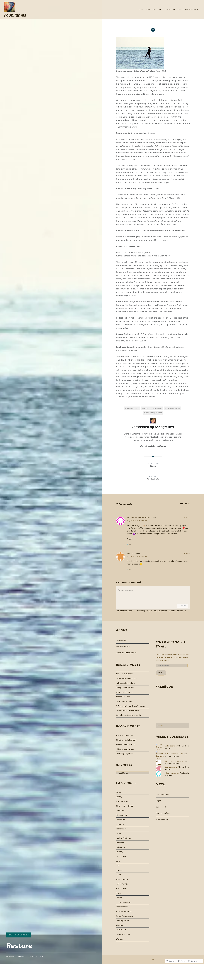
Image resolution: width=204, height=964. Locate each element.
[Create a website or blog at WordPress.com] (153, 959)
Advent (119, 792)
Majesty (119, 870)
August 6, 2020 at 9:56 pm (137, 520)
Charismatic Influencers (126, 678)
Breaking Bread (122, 801)
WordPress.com (162, 819)
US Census (157, 408)
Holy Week (120, 847)
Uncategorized (122, 920)
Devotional (120, 810)
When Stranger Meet (153, 413)
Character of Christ (124, 806)
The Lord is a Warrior (124, 674)
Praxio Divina (121, 888)
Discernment (121, 815)
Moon (118, 875)
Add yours (185, 504)
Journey (119, 852)
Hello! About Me (154, 9)
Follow (161, 672)
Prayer (118, 893)
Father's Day (121, 829)
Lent (118, 861)
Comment (182, 605)
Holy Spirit (120, 842)
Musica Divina (122, 879)
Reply (188, 518)
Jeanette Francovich (139, 518)
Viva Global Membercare (188, 9)
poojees (131, 553)
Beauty (119, 797)
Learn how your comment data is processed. (167, 611)
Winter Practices (123, 934)
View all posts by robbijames (153, 446)
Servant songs (122, 907)
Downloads (169, 9)
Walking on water (172, 408)
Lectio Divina (121, 856)
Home (141, 9)
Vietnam (119, 925)
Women (119, 939)
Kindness (145, 408)
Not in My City (122, 884)
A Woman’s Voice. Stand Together (130, 706)
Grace (118, 833)
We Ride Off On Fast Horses (127, 710)
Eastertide (120, 820)
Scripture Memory (123, 902)
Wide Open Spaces (124, 701)
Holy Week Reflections (125, 683)
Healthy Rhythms (15, 935)
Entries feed (161, 807)
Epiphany (120, 824)
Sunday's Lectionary (124, 916)
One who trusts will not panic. (128, 715)
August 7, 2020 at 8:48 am (137, 556)
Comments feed (163, 813)
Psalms (26, 935)
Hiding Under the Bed (125, 687)
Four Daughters (131, 408)
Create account (163, 794)
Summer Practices (124, 911)
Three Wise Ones (123, 697)
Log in (158, 800)
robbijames (15, 14)
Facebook (164, 686)
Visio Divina (121, 930)
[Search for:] (172, 725)
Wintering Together (124, 692)
